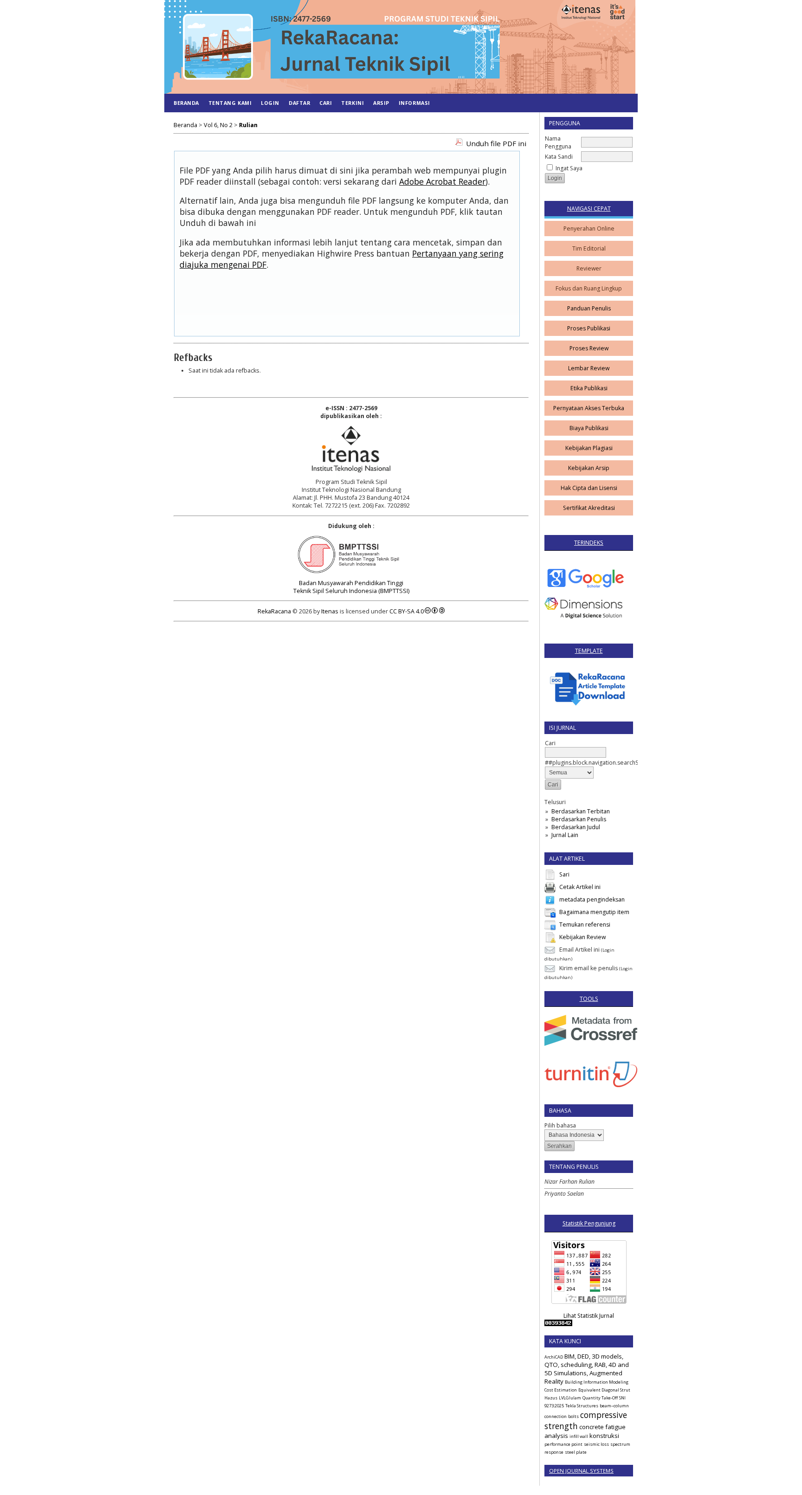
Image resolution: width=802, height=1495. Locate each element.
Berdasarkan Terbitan (580, 811)
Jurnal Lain (564, 835)
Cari (325, 102)
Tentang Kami (230, 102)
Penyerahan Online (588, 228)
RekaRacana (274, 611)
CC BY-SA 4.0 (406, 611)
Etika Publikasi (589, 388)
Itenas (329, 611)
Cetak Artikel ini (580, 887)
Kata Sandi (559, 157)
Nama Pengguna (558, 142)
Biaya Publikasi (588, 428)
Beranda (186, 102)
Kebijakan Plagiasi (589, 448)
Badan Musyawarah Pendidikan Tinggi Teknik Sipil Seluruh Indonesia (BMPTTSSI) (351, 587)
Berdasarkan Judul (575, 827)
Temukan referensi (584, 924)
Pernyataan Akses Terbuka (588, 408)
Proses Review (588, 348)
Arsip (381, 102)
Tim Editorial (589, 248)
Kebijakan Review (582, 937)
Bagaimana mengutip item (594, 912)
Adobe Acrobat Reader (442, 181)
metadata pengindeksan (592, 899)
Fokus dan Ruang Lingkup (589, 288)
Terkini (352, 102)
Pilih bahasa (560, 1125)
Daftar (299, 102)
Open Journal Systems (581, 1470)
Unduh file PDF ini (496, 143)
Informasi (414, 102)
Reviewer (589, 268)
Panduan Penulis (589, 308)
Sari (564, 874)
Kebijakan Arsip (588, 468)
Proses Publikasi (588, 328)
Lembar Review (588, 368)
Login (270, 102)
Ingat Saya (569, 168)
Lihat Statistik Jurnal (588, 1316)
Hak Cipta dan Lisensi (589, 488)
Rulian (248, 125)
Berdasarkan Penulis (578, 819)
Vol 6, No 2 (218, 125)
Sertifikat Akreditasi (589, 508)
